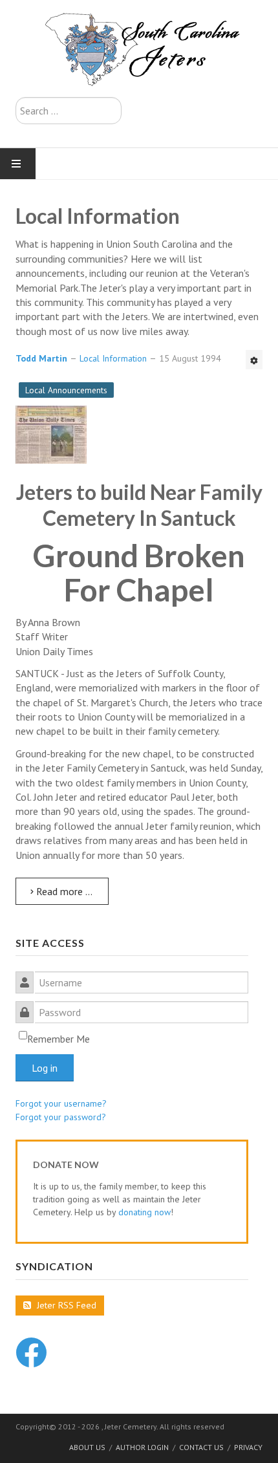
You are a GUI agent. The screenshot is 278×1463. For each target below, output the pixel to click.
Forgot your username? (61, 1103)
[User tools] (254, 359)
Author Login (142, 1447)
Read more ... (63, 891)
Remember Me (58, 1038)
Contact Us (201, 1447)
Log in (45, 1067)
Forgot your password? (61, 1117)
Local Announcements (66, 390)
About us (87, 1447)
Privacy (248, 1447)
